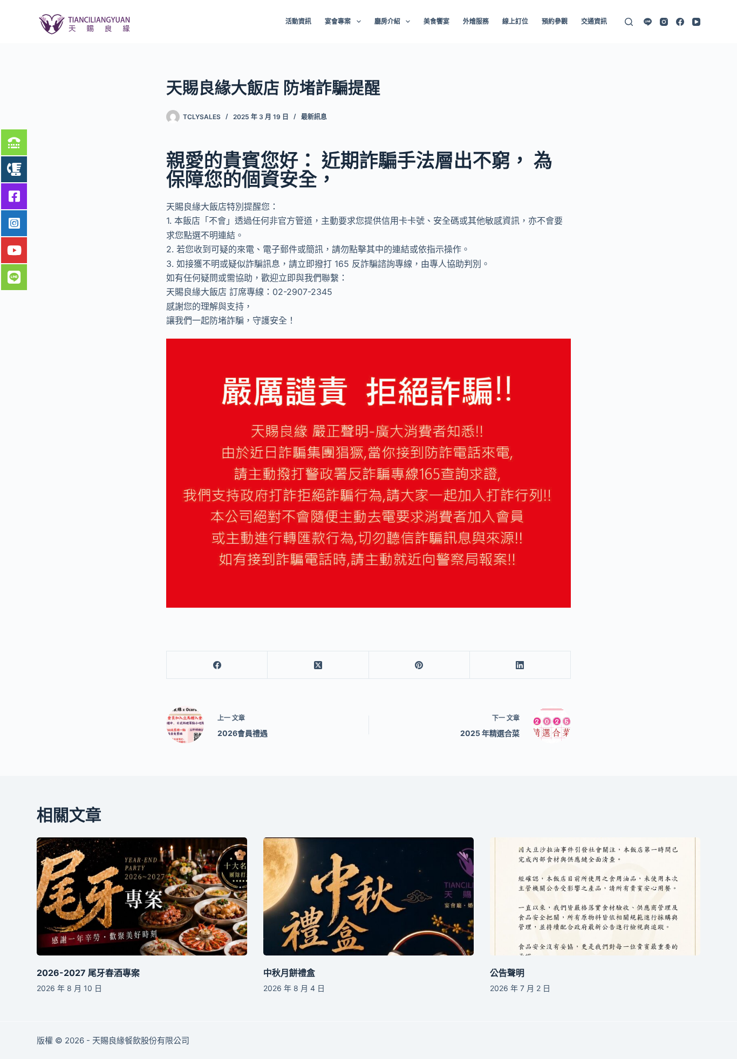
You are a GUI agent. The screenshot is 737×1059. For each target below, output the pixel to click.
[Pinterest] (419, 665)
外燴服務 (476, 21)
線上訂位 (515, 21)
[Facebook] (680, 22)
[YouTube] (696, 22)
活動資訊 (298, 21)
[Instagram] (664, 22)
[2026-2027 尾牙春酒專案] (142, 896)
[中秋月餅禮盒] (368, 896)
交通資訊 (594, 21)
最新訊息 (314, 117)
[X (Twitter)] (318, 665)
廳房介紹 (387, 21)
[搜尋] (629, 22)
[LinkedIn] (520, 665)
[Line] (648, 22)
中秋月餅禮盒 (289, 972)
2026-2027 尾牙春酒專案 (88, 972)
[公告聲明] (595, 896)
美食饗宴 (436, 21)
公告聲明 (507, 972)
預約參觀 (555, 21)
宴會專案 (338, 21)
